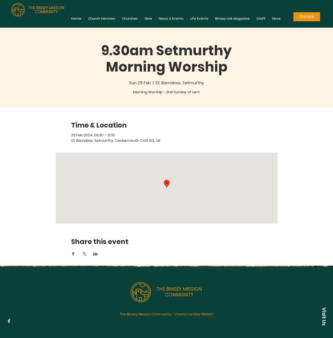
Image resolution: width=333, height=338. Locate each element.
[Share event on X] (84, 254)
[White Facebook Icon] (9, 321)
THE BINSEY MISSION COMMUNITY (46, 9)
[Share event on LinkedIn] (95, 254)
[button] (324, 316)
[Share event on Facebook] (73, 254)
